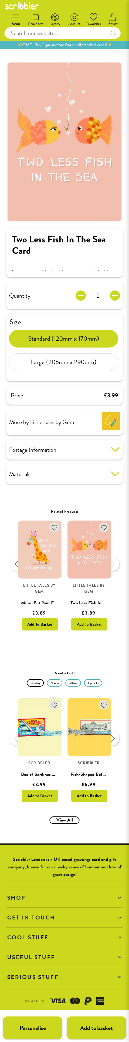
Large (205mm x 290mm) (63, 362)
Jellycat (73, 683)
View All (64, 820)
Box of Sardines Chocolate (46, 774)
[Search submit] (113, 33)
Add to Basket (39, 796)
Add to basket (96, 1027)
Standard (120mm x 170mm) (63, 338)
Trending (35, 683)
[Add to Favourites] (54, 527)
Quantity (19, 295)
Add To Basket (39, 624)
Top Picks (93, 683)
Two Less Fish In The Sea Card (99, 602)
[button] (64, 897)
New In (54, 683)
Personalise (33, 1027)
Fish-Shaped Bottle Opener (96, 774)
